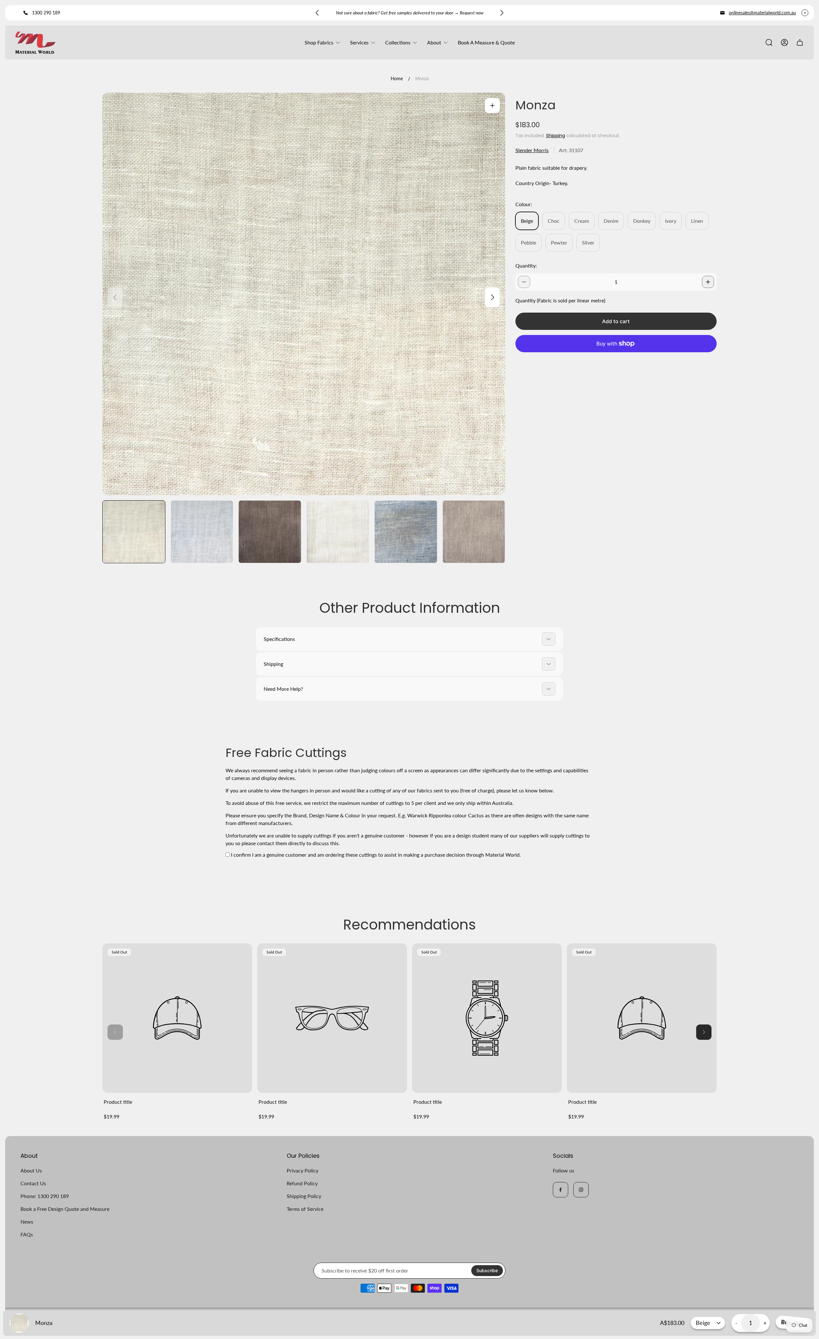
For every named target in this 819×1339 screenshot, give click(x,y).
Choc (554, 221)
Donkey (641, 221)
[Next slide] (501, 13)
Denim (611, 221)
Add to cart (616, 321)
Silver (588, 242)
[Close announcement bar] (805, 13)
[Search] (769, 42)
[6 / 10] (473, 531)
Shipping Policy (304, 1196)
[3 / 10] (269, 531)
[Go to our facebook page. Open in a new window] (560, 1189)
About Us (31, 1170)
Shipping (555, 135)
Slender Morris (532, 150)
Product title (118, 1102)
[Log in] (784, 42)
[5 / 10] (405, 531)
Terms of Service (305, 1209)
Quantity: (526, 265)
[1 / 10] (133, 531)
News (26, 1221)
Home (397, 78)
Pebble (528, 242)
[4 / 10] (338, 531)
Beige (527, 221)
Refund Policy (302, 1183)
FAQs (26, 1234)
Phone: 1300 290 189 (44, 1196)
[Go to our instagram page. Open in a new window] (581, 1189)
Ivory (670, 221)
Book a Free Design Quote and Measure (64, 1209)
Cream (581, 221)
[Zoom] (492, 105)
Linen (697, 221)
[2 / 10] (202, 531)
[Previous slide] (317, 13)
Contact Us (33, 1183)
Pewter (559, 242)
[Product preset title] (177, 1018)
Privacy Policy (302, 1170)
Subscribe (487, 1270)
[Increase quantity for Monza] (708, 282)
